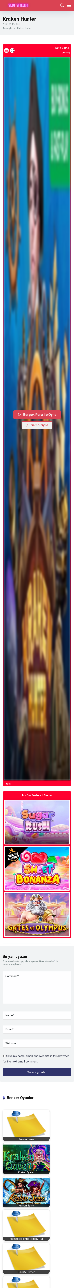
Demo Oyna (39, 425)
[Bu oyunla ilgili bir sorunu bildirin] (6, 50)
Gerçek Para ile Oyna (40, 414)
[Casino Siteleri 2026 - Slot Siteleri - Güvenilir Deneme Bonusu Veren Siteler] (18, 5)
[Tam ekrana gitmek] (12, 50)
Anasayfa (7, 28)
